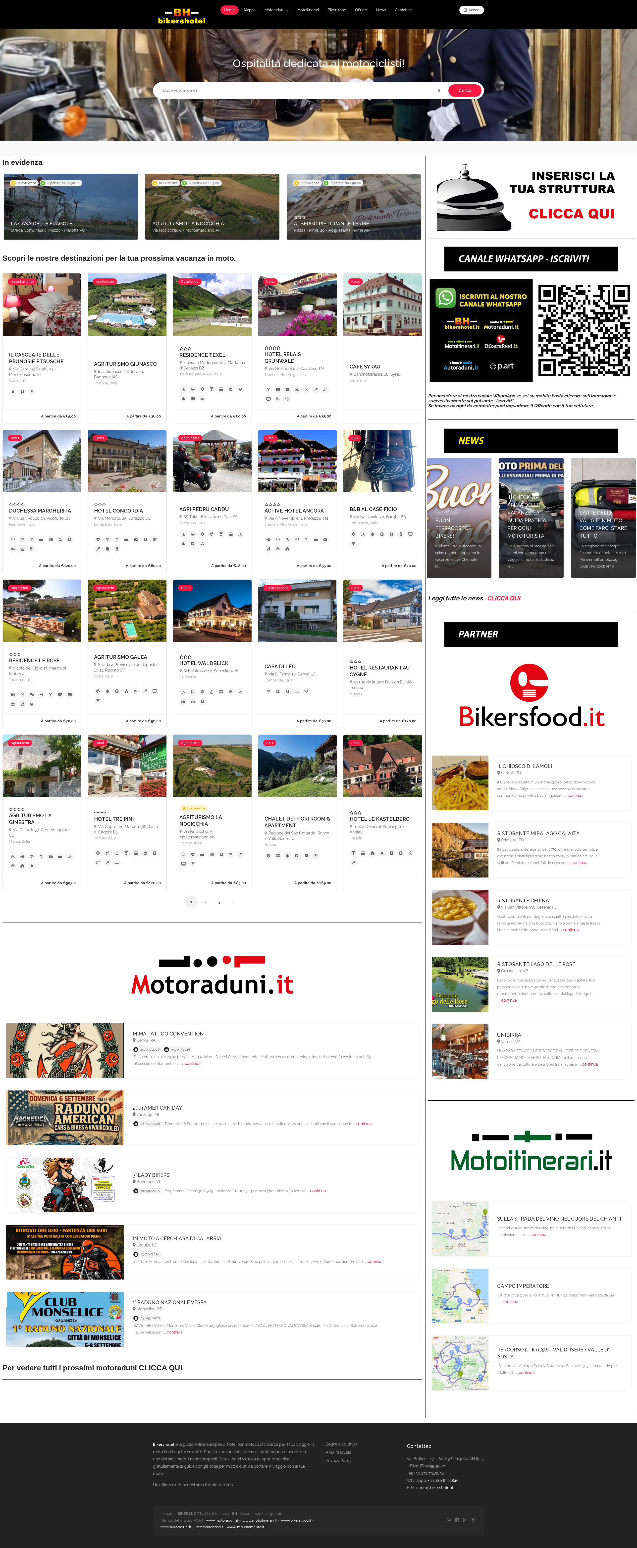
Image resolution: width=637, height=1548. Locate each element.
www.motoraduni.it (222, 1520)
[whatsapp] (449, 1520)
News (381, 10)
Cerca (465, 90)
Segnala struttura (342, 1444)
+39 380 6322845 (443, 1480)
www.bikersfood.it (296, 1520)
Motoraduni (274, 10)
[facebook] (457, 1520)
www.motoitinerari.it (259, 1520)
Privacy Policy (339, 1460)
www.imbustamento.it (245, 1527)
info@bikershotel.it (436, 1487)
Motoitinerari (308, 10)
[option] (71, 206)
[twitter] (473, 1520)
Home (229, 10)
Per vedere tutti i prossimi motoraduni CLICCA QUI (92, 1368)
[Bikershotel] (182, 15)
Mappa (250, 10)
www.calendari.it (209, 1527)
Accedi (474, 10)
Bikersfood (337, 10)
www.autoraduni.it (175, 1527)
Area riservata (338, 1452)
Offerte (361, 10)
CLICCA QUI (503, 598)
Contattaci (403, 10)
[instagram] (465, 1520)
